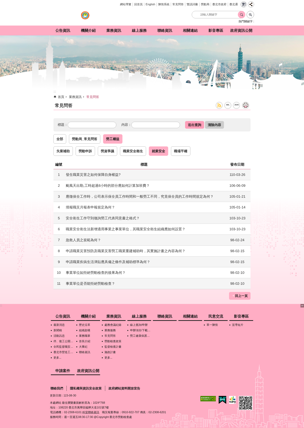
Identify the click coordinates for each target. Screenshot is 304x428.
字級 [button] (244, 4)
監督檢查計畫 (112, 346)
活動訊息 (59, 335)
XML (228, 105)
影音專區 (215, 30)
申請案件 (62, 371)
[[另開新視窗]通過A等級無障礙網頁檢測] (208, 398)
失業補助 (63, 151)
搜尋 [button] (241, 14)
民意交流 (215, 316)
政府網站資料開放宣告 (124, 388)
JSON (236, 105)
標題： (63, 125)
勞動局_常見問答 (84, 139)
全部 (59, 139)
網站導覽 (125, 4)
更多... (57, 357)
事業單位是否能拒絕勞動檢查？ (90, 283)
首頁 (61, 97)
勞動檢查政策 (112, 341)
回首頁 (138, 4)
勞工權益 (112, 139)
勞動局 (205, 4)
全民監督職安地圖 (64, 346)
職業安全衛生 (133, 151)
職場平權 (180, 151)
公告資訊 (62, 30)
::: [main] (54, 91)
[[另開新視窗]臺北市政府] (232, 400)
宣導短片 (237, 324)
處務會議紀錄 (112, 324)
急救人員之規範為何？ (83, 240)
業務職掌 (84, 335)
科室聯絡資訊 (90, 412)
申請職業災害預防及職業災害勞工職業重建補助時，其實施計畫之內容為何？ (125, 251)
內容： (126, 125)
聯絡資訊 (164, 30)
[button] (194, 125)
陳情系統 (163, 4)
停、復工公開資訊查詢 (64, 341)
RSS (219, 105)
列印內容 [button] (245, 105)
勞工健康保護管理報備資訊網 (140, 335)
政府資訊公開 (241, 30)
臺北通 (233, 4)
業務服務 (110, 330)
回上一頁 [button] (241, 296)
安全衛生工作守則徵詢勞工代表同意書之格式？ (103, 218)
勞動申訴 (85, 151)
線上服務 (139, 30)
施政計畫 (110, 352)
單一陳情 (212, 324)
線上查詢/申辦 (139, 324)
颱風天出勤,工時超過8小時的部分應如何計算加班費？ (108, 185)
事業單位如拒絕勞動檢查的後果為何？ (96, 273)
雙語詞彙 (192, 4)
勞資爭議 (107, 151)
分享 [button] (251, 4)
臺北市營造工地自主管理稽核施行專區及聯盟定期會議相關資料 (64, 352)
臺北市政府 (219, 4)
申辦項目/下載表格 (140, 330)
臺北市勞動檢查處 (85, 17)
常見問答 (178, 4)
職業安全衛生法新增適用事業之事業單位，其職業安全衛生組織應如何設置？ (125, 229)
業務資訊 (113, 30)
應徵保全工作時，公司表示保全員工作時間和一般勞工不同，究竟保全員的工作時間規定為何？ (140, 196)
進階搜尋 (250, 14)
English (150, 4)
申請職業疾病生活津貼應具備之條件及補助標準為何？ (108, 262)
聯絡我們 (56, 388)
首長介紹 (84, 341)
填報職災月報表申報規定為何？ (90, 207)
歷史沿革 (84, 324)
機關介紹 (88, 30)
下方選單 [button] (302, 305)
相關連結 (190, 30)
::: (1, 305)
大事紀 (83, 346)
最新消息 (59, 324)
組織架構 (84, 330)
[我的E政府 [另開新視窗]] (222, 400)
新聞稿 (57, 330)
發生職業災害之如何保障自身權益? (93, 175)
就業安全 (158, 151)
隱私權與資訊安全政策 (86, 388)
